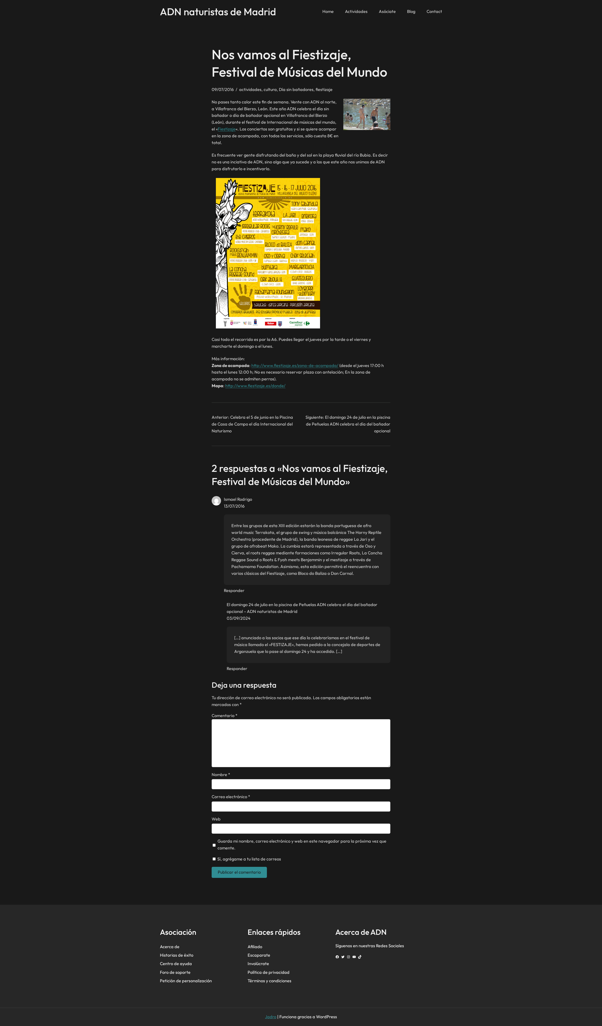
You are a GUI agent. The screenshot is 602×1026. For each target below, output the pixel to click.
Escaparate (259, 955)
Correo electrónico (231, 796)
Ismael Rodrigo (238, 499)
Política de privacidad (268, 972)
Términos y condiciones (269, 980)
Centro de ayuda (176, 963)
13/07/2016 (234, 506)
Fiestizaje (227, 129)
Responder (234, 590)
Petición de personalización (186, 980)
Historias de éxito (176, 955)
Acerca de (169, 946)
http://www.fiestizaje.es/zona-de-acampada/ (294, 365)
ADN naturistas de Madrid (218, 11)
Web (216, 819)
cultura (270, 89)
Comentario (225, 715)
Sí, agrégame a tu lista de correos (248, 859)
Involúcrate (258, 963)
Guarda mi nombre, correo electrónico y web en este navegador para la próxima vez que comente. (302, 844)
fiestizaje (324, 89)
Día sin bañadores (296, 89)
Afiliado (255, 946)
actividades (250, 89)
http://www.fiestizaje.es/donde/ (255, 385)
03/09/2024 (238, 618)
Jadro (270, 1016)
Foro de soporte (175, 972)
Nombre (221, 774)
